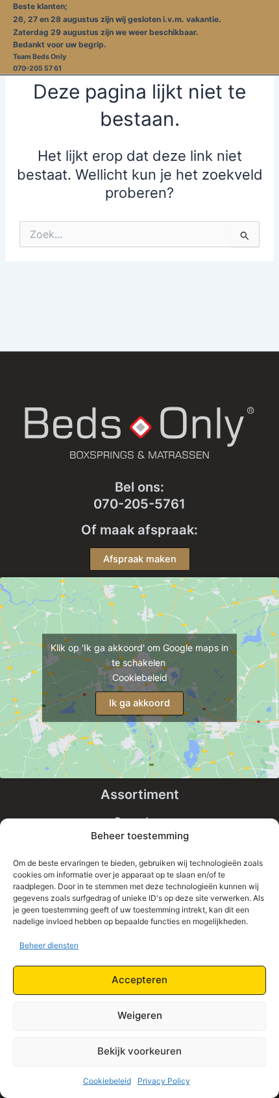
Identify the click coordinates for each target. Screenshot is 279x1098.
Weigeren (139, 1015)
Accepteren (139, 979)
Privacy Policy (164, 1081)
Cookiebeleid (107, 1081)
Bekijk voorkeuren (139, 1051)
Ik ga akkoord (139, 703)
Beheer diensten (49, 945)
